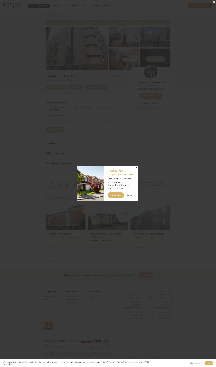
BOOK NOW (115, 195)
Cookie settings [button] (196, 363)
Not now (130, 195)
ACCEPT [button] (209, 363)
